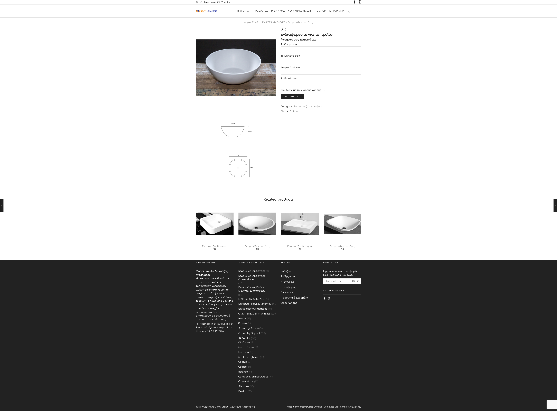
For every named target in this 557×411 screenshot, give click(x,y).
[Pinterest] (293, 111)
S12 (257, 249)
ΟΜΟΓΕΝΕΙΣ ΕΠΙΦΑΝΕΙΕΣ (254, 313)
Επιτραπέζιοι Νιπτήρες (300, 22)
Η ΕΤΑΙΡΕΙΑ (320, 11)
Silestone (243, 386)
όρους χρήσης (312, 90)
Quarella (243, 352)
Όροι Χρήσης (289, 303)
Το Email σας (288, 78)
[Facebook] (354, 2)
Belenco (243, 372)
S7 (299, 249)
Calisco (242, 367)
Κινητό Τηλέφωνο (291, 67)
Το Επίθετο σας (290, 56)
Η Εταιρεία (287, 282)
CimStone (244, 342)
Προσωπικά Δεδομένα (294, 297)
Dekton (242, 391)
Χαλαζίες (286, 271)
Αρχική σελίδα (251, 22)
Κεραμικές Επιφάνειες (251, 271)
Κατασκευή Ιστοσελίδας (300, 407)
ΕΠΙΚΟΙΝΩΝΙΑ (336, 11)
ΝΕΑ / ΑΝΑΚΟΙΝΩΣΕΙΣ (299, 11)
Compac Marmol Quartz (253, 376)
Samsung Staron (248, 328)
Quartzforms (246, 347)
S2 (214, 249)
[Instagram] (359, 2)
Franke (242, 323)
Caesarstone (246, 381)
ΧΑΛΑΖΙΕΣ (244, 338)
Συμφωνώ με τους (301, 90)
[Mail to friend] (296, 111)
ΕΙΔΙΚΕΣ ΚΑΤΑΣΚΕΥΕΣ (273, 22)
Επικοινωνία (288, 292)
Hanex (242, 318)
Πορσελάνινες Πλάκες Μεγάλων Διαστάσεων (251, 289)
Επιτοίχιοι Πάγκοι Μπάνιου (255, 304)
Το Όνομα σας (289, 44)
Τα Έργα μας (288, 276)
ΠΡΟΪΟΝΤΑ (243, 11)
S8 (342, 249)
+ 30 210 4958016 (214, 331)
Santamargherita (248, 357)
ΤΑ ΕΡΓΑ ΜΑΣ (278, 11)
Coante (242, 362)
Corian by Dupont (249, 333)
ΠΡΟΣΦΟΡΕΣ (261, 11)
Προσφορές (288, 287)
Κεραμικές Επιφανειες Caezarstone (251, 278)
